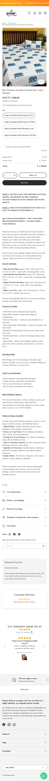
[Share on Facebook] (14, 534)
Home (4, 23)
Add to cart (33, 175)
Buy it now (24, 183)
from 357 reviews (23, 632)
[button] (40, 13)
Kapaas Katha (10, 775)
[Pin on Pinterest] (19, 534)
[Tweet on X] (9, 534)
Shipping (14, 105)
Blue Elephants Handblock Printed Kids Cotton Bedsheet (17, 24)
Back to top (24, 689)
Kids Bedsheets (12, 23)
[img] (24, 629)
